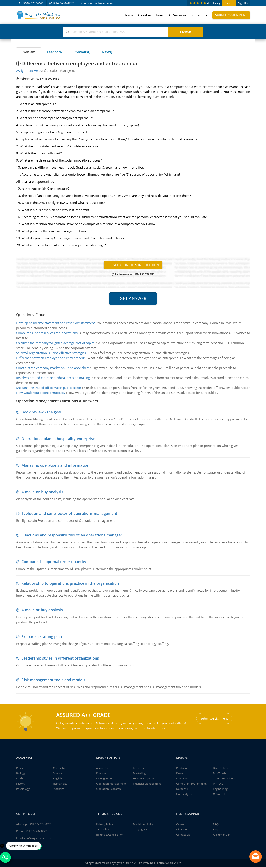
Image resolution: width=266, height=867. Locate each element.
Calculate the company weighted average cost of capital (55, 343)
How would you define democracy (40, 393)
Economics (139, 768)
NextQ (107, 52)
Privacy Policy (104, 824)
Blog (215, 829)
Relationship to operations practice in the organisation (70, 583)
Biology (20, 773)
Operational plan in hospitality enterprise (58, 438)
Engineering (220, 789)
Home (128, 15)
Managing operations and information (55, 465)
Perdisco (181, 768)
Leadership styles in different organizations (60, 658)
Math (19, 778)
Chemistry (59, 768)
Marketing (139, 773)
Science (57, 773)
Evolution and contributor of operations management (69, 513)
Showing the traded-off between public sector (48, 388)
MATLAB (218, 784)
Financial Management (147, 784)
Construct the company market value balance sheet (52, 368)
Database (182, 789)
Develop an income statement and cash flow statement (55, 323)
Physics (20, 768)
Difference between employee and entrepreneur (50, 358)
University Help (185, 794)
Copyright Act (141, 829)
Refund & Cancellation (109, 834)
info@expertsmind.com (98, 3)
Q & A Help (219, 794)
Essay (179, 773)
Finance (101, 773)
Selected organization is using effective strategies (51, 353)
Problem (29, 52)
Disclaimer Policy (143, 824)
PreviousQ (82, 52)
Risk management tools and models (53, 679)
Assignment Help (28, 70)
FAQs (216, 824)
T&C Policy (102, 829)
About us (144, 15)
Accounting (103, 768)
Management (104, 778)
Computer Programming (191, 784)
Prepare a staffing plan (41, 636)
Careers (181, 824)
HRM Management (144, 778)
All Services (177, 15)
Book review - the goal (41, 411)
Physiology (23, 789)
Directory (182, 829)
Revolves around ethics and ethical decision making (53, 378)
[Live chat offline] (255, 856)
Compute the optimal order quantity (53, 561)
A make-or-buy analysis (42, 491)
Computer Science (224, 778)
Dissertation (220, 768)
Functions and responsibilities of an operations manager (71, 535)
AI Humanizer (221, 834)
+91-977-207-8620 (32, 3)
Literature (182, 778)
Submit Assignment (231, 15)
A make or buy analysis (42, 609)
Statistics (58, 789)
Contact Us (183, 834)
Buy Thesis (219, 773)
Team (160, 15)
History (20, 784)
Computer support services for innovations (47, 333)
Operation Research (108, 789)
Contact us (198, 15)
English (57, 778)
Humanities (60, 784)
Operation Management (111, 784)
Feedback (54, 52)
